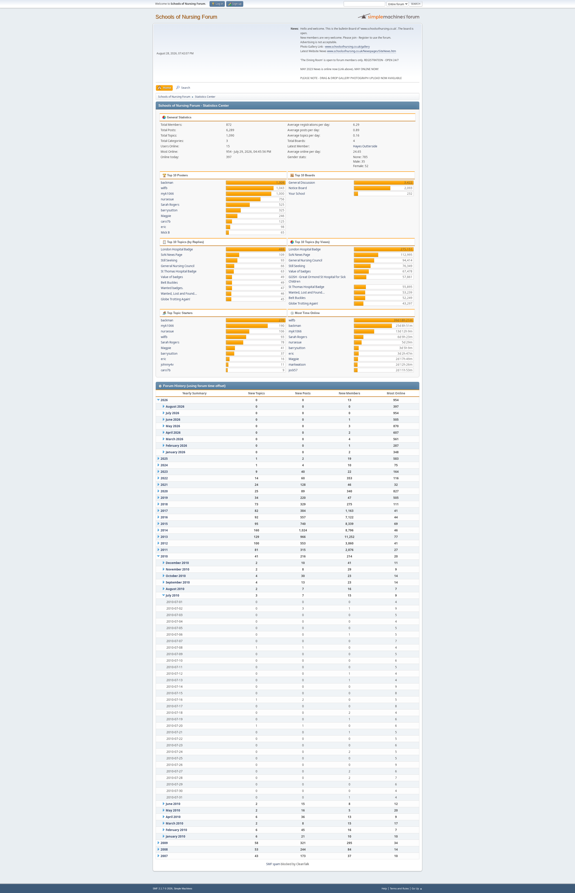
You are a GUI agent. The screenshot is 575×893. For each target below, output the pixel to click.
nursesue (167, 199)
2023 (164, 472)
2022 (164, 478)
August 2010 (175, 589)
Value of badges (172, 277)
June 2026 (173, 420)
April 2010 (173, 817)
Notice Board (298, 188)
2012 (164, 543)
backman (167, 183)
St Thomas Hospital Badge (179, 271)
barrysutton (169, 210)
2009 (164, 843)
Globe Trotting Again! (175, 299)
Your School (297, 194)
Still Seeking (169, 260)
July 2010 (172, 595)
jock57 (293, 370)
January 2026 (175, 452)
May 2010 (173, 810)
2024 (164, 465)
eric (163, 227)
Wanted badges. (172, 288)
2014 (164, 530)
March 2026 (174, 439)
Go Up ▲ (417, 888)
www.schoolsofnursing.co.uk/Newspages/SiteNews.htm (361, 51)
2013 (164, 537)
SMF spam (273, 864)
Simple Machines (183, 888)
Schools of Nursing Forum (186, 17)
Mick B (165, 232)
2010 (164, 556)
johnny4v (167, 365)
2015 (164, 524)
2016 (164, 517)
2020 (164, 491)
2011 (164, 550)
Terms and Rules (399, 888)
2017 (164, 511)
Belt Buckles (169, 283)
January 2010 (175, 836)
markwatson (297, 365)
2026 (164, 400)
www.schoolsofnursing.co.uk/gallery (347, 47)
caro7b (165, 221)
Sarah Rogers (170, 205)
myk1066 (167, 194)
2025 (164, 459)
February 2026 (176, 446)
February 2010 (176, 830)
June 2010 (173, 804)
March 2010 (174, 823)
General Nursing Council (177, 266)
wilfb (164, 188)
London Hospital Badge (177, 249)
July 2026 (172, 413)
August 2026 (175, 407)
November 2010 (177, 569)
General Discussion (302, 183)
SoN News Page (171, 255)
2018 (164, 504)
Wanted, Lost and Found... (179, 294)
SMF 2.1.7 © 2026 (162, 888)
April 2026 (173, 433)
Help (384, 888)
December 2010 (177, 563)
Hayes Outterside (365, 146)
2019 (164, 498)
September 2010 (178, 582)
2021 (164, 485)
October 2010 (176, 576)
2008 (164, 849)
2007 (164, 856)
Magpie (166, 216)
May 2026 (173, 426)
